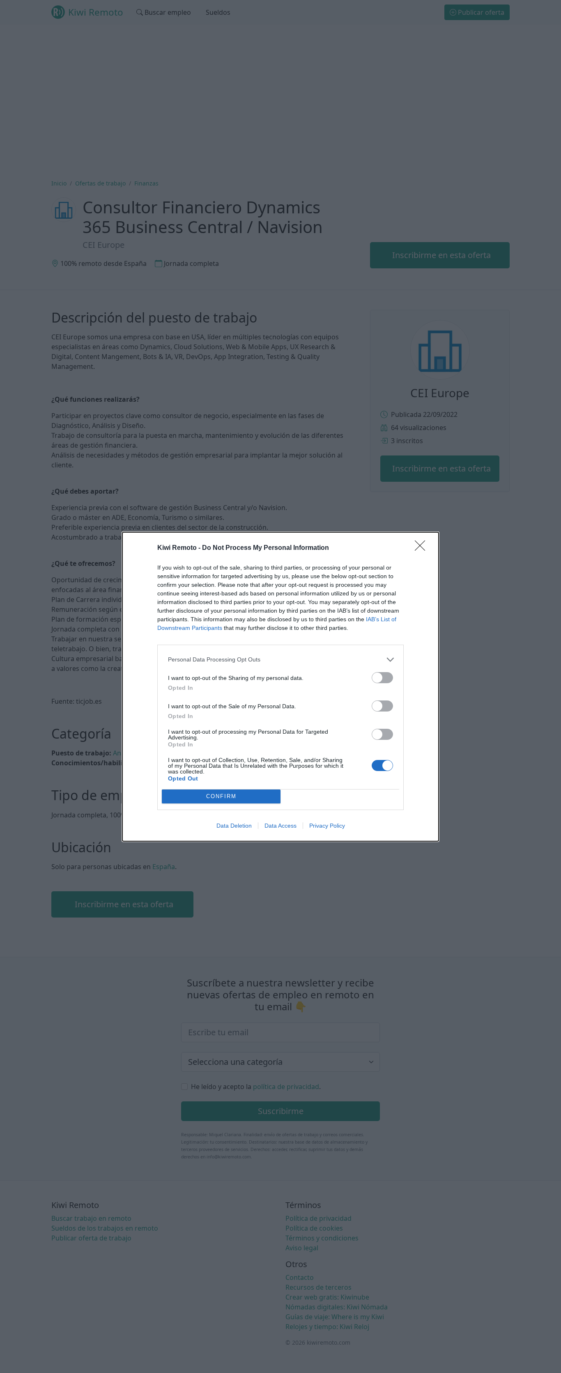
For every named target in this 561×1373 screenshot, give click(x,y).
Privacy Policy (327, 825)
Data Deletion (234, 825)
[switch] (382, 677)
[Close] (422, 548)
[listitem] (280, 659)
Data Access (280, 825)
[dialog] (280, 686)
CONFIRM (221, 796)
